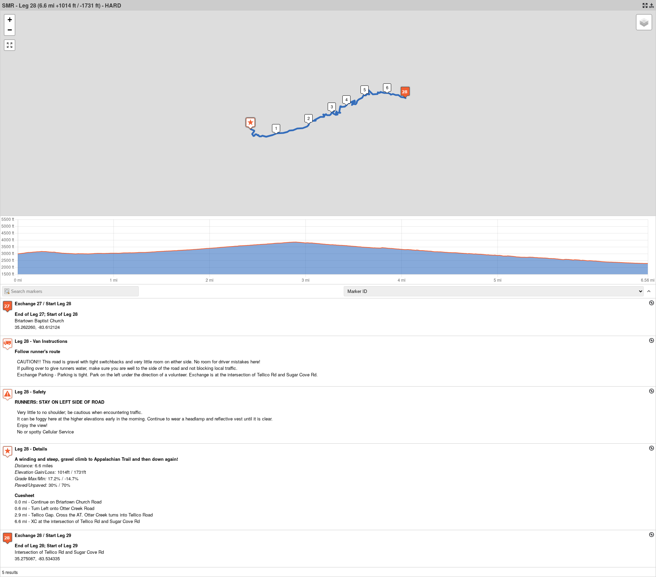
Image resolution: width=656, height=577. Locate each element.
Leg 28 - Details (31, 448)
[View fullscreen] (9, 45)
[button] (250, 123)
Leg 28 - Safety (30, 391)
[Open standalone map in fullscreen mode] (645, 5)
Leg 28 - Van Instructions (41, 341)
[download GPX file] (651, 5)
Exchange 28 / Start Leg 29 (43, 535)
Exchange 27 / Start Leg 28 (43, 303)
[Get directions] (651, 302)
